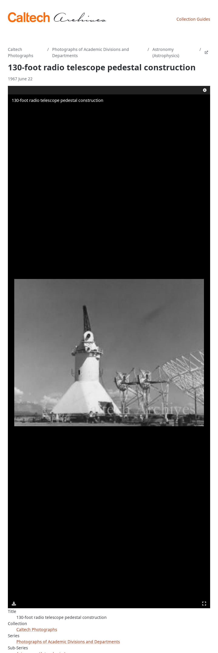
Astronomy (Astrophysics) (165, 52)
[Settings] (204, 90)
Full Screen (204, 603)
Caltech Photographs (20, 52)
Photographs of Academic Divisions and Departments (90, 52)
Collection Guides (193, 19)
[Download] (14, 603)
